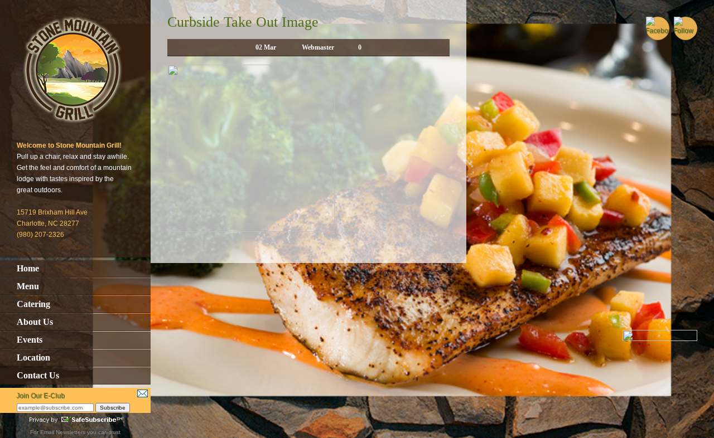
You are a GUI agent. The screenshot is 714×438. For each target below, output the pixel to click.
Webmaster (318, 47)
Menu (28, 286)
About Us (35, 322)
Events (29, 339)
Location (33, 357)
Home (28, 268)
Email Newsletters (62, 432)
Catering (33, 304)
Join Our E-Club (41, 396)
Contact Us (38, 375)
